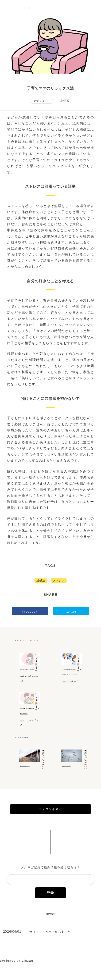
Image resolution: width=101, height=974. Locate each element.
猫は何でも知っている (25, 766)
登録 (50, 893)
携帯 (75, 681)
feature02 (85, 760)
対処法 (40, 580)
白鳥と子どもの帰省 (66, 766)
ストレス (59, 580)
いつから (64, 681)
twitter (71, 611)
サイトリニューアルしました (50, 932)
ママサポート (42, 101)
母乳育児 (27, 676)
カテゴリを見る (50, 809)
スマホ (70, 681)
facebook (30, 611)
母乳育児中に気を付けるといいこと (27, 669)
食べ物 (21, 676)
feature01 (43, 760)
